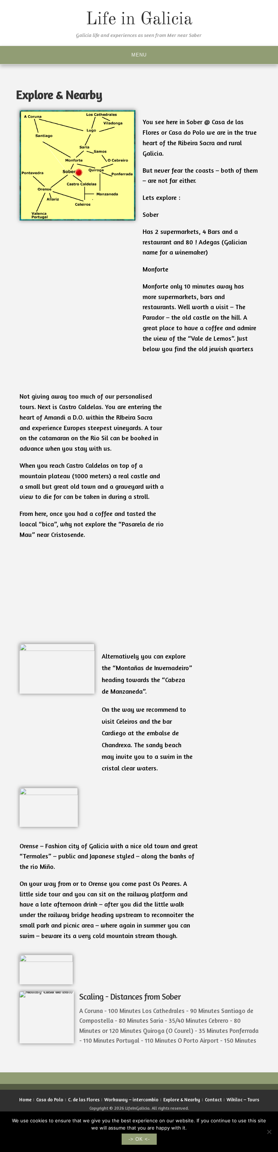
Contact (213, 1099)
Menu (139, 55)
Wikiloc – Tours (243, 1099)
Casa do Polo (49, 1099)
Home (25, 1099)
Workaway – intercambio (131, 1099)
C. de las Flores (84, 1099)
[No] (269, 1131)
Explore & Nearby (181, 1099)
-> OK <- (139, 1139)
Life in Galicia (139, 19)
